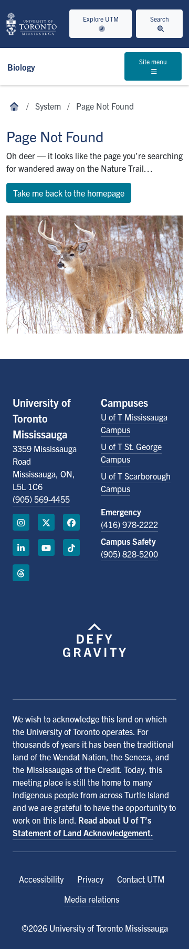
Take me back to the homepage (68, 193)
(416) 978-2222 (129, 524)
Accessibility (41, 879)
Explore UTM (101, 19)
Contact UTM (140, 879)
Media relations (91, 899)
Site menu (153, 61)
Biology (21, 67)
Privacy (90, 879)
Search (159, 19)
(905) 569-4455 (41, 499)
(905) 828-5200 (129, 554)
